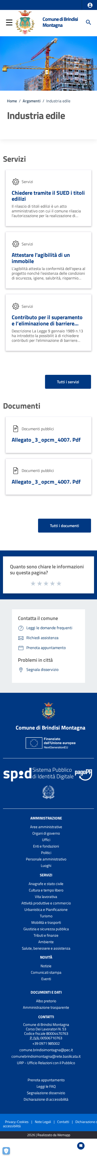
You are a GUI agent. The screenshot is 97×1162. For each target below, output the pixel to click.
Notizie (46, 966)
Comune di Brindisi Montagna (60, 22)
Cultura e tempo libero (46, 890)
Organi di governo (46, 833)
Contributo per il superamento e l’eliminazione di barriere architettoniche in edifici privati (47, 326)
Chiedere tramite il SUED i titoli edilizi (48, 196)
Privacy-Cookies (17, 1121)
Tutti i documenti (64, 526)
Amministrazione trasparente (46, 1007)
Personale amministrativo (46, 859)
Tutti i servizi (68, 382)
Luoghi (46, 865)
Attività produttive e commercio (46, 903)
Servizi (14, 159)
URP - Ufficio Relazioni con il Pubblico (46, 1063)
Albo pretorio (46, 1001)
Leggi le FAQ (46, 1086)
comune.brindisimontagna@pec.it (46, 1050)
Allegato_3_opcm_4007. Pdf (46, 440)
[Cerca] (88, 22)
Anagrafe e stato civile (46, 884)
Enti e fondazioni (46, 846)
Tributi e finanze (46, 935)
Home (12, 101)
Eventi (46, 979)
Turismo (46, 916)
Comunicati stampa (46, 972)
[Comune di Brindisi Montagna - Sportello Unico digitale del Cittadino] (25, 22)
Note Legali (43, 1121)
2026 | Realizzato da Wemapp (48, 1135)
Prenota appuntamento (46, 1080)
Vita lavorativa (46, 896)
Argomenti (32, 101)
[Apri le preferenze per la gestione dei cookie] (8, 1153)
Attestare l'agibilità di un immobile (41, 258)
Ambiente (46, 942)
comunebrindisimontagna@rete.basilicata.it (46, 1056)
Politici (46, 852)
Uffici (46, 840)
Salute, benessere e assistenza (46, 948)
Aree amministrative (46, 827)
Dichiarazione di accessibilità (46, 1099)
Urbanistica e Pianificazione (46, 909)
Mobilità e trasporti (46, 922)
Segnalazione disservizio (46, 1093)
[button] (90, 5)
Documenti (21, 406)
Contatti (46, 1017)
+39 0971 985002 (46, 1043)
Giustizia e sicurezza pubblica (46, 929)
